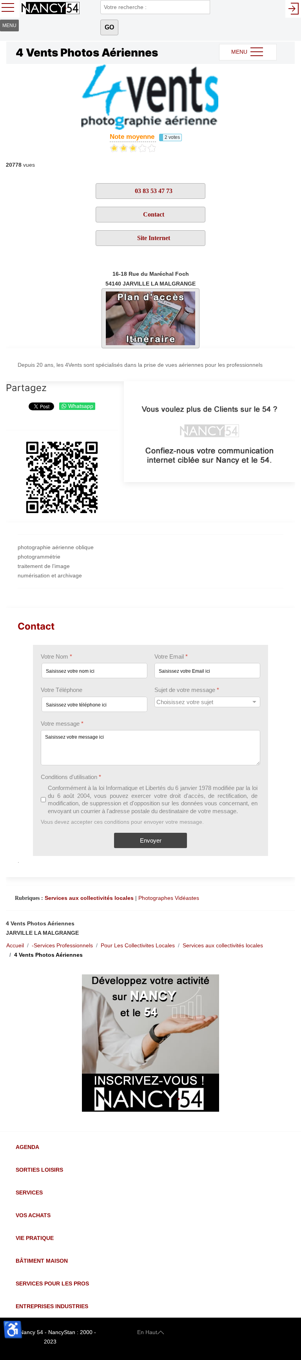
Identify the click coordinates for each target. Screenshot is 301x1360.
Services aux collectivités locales (89, 898)
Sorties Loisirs (39, 1170)
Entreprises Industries (52, 1306)
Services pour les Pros (52, 1283)
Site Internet (153, 238)
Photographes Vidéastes (168, 898)
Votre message (62, 723)
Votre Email (171, 656)
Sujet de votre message (186, 689)
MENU (240, 52)
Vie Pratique (35, 1238)
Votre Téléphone (61, 689)
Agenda (27, 1147)
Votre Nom (56, 656)
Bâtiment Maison (42, 1261)
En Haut (147, 1332)
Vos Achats (33, 1215)
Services (29, 1192)
